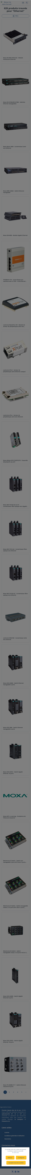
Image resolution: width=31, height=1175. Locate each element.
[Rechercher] (27, 2)
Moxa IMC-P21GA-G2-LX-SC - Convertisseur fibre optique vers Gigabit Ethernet (15, 505)
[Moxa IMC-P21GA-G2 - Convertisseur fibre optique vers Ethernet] (15, 573)
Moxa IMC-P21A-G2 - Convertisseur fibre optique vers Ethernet (15, 549)
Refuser (10, 1157)
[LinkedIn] (18, 1172)
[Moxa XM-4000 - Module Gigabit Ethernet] (15, 215)
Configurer (21, 1157)
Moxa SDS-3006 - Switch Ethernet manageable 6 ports (13, 728)
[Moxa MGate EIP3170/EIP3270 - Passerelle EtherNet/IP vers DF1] (15, 440)
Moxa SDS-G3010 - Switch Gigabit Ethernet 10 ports (13, 1041)
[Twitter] (13, 1172)
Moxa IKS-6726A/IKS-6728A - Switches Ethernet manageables (14, 102)
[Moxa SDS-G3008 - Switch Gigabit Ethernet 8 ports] (15, 975)
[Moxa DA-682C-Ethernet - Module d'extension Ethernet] (15, 37)
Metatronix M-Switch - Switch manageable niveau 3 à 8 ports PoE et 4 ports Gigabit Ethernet (14, 951)
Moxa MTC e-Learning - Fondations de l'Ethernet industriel (14, 817)
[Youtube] (16, 1172)
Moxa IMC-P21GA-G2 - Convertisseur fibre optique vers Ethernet (15, 594)
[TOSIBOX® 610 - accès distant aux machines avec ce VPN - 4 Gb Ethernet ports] (15, 259)
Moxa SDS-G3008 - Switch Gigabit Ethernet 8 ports (13, 996)
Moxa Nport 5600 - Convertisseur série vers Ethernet (14, 147)
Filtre (16, 16)
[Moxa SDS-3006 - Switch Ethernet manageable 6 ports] (15, 707)
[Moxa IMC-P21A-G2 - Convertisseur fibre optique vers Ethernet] (15, 528)
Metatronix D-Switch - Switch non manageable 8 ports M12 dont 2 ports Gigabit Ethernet (14, 861)
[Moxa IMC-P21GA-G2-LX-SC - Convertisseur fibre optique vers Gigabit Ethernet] (15, 484)
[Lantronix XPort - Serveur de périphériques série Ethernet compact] (15, 349)
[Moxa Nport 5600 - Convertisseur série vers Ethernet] (15, 126)
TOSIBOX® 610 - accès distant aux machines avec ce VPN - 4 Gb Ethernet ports (14, 280)
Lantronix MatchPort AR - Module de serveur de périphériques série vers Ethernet (14, 325)
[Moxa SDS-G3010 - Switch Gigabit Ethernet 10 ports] (15, 1020)
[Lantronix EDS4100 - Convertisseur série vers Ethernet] (15, 617)
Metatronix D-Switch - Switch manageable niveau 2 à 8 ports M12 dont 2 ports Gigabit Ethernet (15, 906)
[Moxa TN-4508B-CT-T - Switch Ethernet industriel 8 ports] (15, 1064)
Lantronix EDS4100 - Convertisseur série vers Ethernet (15, 638)
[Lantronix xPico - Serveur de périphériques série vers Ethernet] (15, 394)
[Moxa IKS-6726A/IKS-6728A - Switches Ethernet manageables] (15, 81)
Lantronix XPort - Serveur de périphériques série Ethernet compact (14, 370)
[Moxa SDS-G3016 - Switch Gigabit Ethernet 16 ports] (15, 751)
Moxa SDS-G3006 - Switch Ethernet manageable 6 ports (13, 683)
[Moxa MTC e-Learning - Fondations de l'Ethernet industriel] (15, 795)
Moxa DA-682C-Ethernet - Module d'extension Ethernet (13, 58)
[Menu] (23, 2)
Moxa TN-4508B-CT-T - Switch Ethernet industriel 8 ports (14, 1085)
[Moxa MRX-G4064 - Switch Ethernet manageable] (15, 170)
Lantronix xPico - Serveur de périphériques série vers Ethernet (13, 416)
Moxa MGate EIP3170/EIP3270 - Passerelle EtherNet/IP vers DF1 (15, 461)
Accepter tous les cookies (16, 1163)
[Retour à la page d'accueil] (6, 3)
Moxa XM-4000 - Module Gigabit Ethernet (15, 235)
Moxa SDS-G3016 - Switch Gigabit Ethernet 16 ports (13, 772)
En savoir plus (15, 1152)
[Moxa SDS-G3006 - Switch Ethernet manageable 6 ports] (15, 662)
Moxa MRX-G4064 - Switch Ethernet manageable (13, 191)
